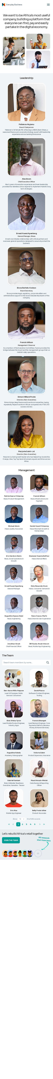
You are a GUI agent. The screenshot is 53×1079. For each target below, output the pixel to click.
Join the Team (11, 840)
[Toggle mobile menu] (48, 4)
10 (20, 819)
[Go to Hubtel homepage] (3, 4)
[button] (22, 819)
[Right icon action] (48, 662)
